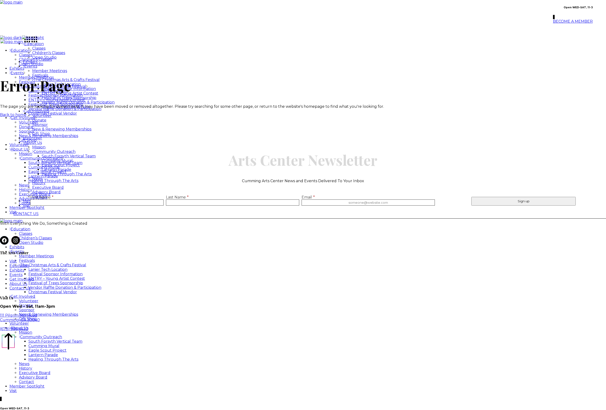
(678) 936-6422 (14, 329)
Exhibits (16, 270)
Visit (13, 261)
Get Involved (21, 279)
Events (15, 274)
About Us (18, 283)
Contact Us (19, 288)
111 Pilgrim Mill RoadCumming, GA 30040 (20, 317)
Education (19, 265)
